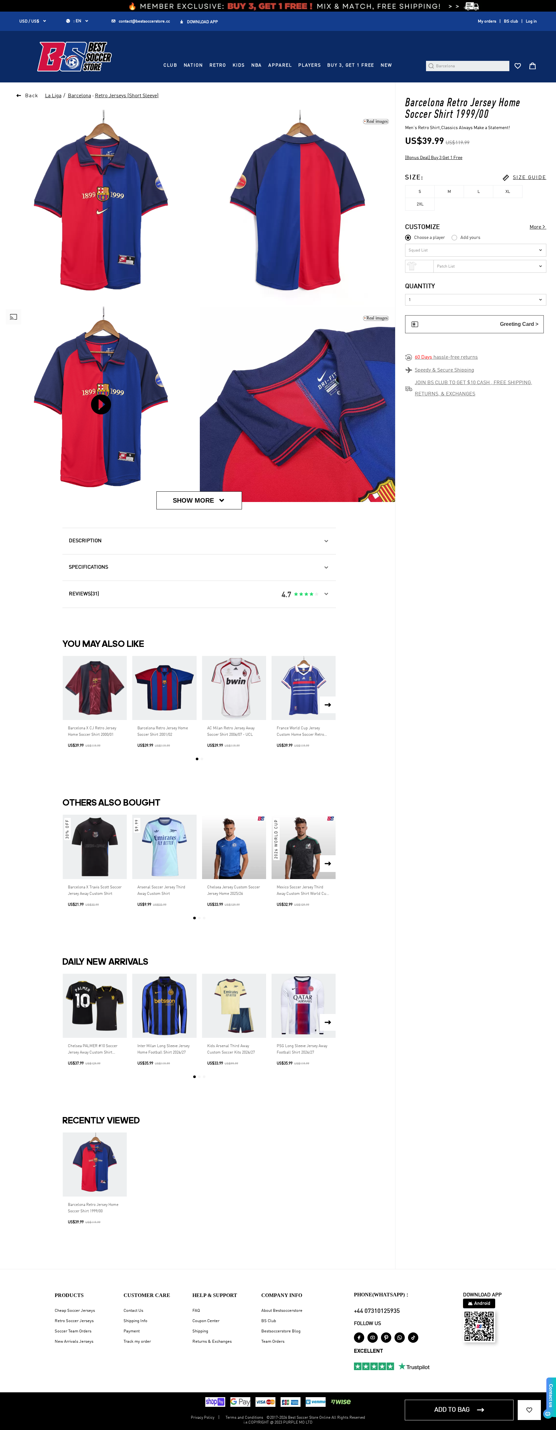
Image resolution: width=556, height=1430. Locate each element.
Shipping (200, 1331)
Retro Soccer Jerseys (74, 1321)
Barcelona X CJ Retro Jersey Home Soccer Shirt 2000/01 (92, 731)
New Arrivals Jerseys (74, 1342)
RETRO (217, 65)
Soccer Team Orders (73, 1331)
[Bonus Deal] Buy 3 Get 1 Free (433, 158)
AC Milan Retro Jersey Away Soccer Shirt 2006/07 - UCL (231, 731)
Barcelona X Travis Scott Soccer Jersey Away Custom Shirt (95, 890)
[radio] (296, 594)
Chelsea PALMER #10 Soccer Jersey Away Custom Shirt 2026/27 (92, 1050)
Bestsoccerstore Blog (281, 1331)
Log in (531, 21)
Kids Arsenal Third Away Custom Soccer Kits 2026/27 (231, 1049)
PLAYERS (309, 65)
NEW (386, 65)
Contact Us (133, 1311)
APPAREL (280, 65)
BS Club (268, 1321)
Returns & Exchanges (212, 1342)
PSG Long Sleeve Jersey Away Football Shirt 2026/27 (302, 1049)
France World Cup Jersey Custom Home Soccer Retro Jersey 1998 (300, 732)
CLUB (170, 65)
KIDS (239, 65)
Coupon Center (205, 1321)
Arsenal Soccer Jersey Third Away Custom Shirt (161, 890)
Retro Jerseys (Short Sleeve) (127, 96)
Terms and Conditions (244, 1418)
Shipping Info (135, 1321)
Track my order (137, 1342)
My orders (487, 21)
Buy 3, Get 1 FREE (350, 65)
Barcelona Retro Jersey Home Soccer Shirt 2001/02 (162, 731)
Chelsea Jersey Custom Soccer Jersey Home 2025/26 (233, 890)
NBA (256, 65)
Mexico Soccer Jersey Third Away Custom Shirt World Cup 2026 (303, 891)
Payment (132, 1331)
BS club (511, 21)
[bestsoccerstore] (74, 57)
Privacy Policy (202, 1418)
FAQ (196, 1311)
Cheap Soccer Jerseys (75, 1311)
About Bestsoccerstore (281, 1311)
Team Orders (272, 1342)
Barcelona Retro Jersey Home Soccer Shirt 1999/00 (93, 1208)
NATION (193, 65)
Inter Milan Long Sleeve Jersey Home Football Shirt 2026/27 (163, 1049)
